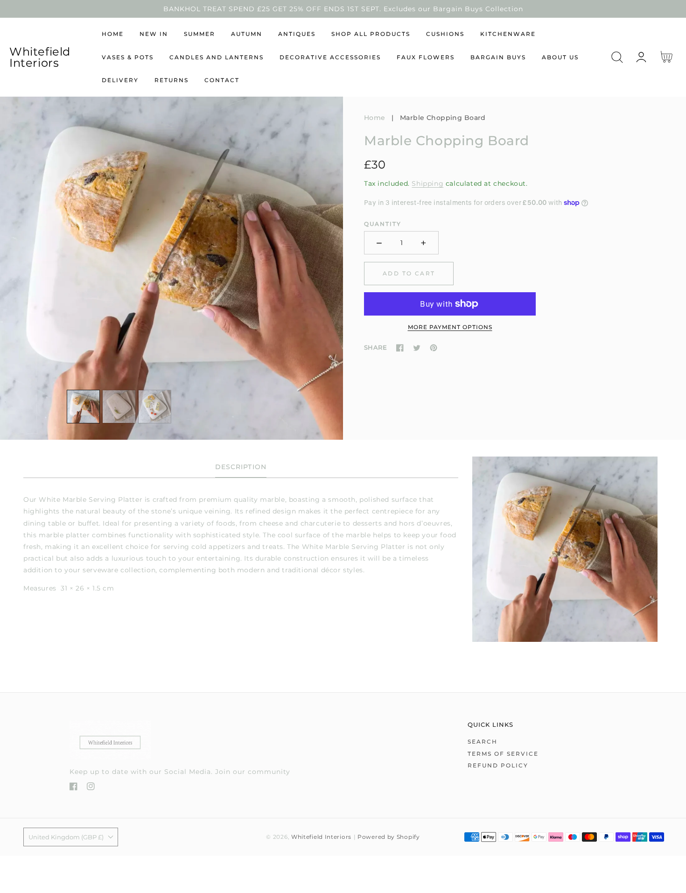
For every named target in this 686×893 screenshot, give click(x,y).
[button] (617, 57)
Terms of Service (503, 753)
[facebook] (73, 788)
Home (374, 117)
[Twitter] (416, 348)
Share (375, 347)
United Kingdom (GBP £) (66, 837)
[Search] (617, 57)
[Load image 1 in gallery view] (83, 406)
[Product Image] (171, 268)
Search (482, 741)
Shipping (427, 183)
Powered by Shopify (388, 837)
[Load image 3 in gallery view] (155, 406)
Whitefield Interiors (321, 837)
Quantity (382, 223)
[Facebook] (400, 348)
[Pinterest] (433, 348)
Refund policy (498, 765)
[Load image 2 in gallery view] (119, 406)
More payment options (450, 326)
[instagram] (91, 788)
